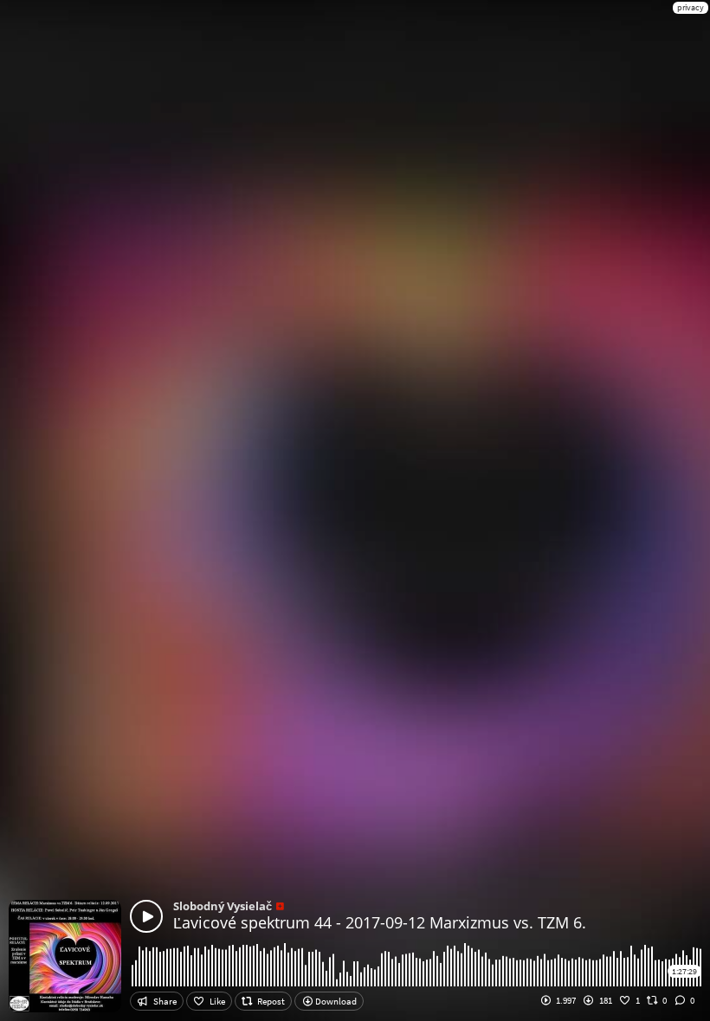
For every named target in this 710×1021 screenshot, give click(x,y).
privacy (690, 7)
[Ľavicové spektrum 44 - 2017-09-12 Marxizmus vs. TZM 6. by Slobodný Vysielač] (146, 916)
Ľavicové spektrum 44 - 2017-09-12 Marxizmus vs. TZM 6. (379, 922)
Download (335, 1001)
